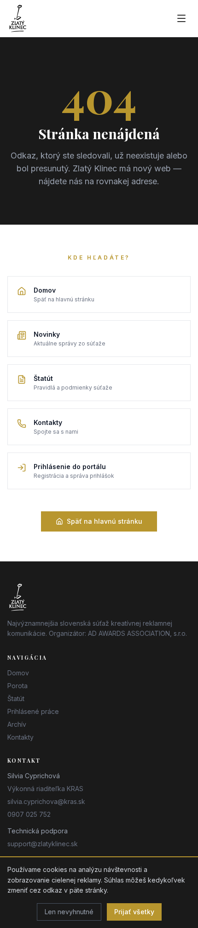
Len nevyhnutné (69, 912)
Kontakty (20, 737)
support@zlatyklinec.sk (42, 844)
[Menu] (181, 18)
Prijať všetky (134, 912)
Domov (18, 673)
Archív (16, 724)
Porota (17, 686)
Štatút (15, 698)
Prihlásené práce (33, 711)
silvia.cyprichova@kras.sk (46, 801)
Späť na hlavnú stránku (104, 521)
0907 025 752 (29, 814)
